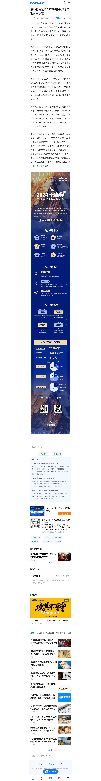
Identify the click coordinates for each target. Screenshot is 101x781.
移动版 (39, 764)
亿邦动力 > (34, 756)
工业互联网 (47, 541)
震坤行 (58, 541)
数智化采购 (57, 537)
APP (62, 764)
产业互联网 (36, 537)
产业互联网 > (43, 756)
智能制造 (35, 541)
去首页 (50, 750)
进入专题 (64, 514)
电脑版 (51, 764)
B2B (46, 537)
